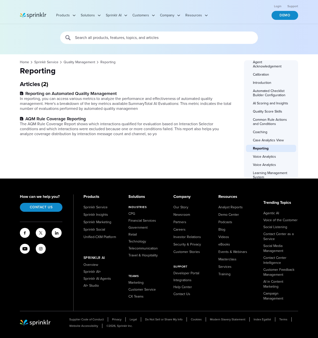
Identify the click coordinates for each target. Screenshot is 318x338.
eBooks (224, 244)
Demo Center (228, 215)
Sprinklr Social (94, 229)
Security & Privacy (187, 244)
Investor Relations (187, 237)
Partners (179, 222)
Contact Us (41, 207)
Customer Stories (186, 252)
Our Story (180, 207)
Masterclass (227, 259)
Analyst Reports (230, 207)
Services (225, 267)
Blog (221, 229)
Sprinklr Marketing (97, 222)
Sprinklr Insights (95, 215)
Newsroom (181, 215)
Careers (179, 229)
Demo (284, 15)
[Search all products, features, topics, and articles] (68, 37)
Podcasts (225, 222)
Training (224, 274)
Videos (223, 237)
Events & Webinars (232, 252)
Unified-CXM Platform (99, 237)
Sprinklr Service (95, 207)
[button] (271, 64)
